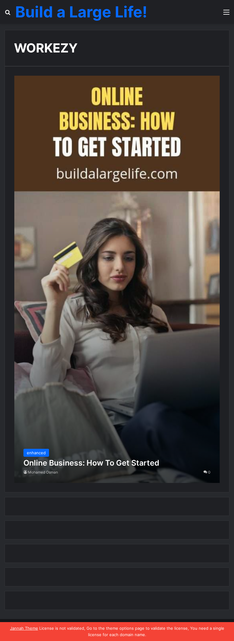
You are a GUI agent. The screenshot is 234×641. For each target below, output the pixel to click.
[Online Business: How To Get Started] (117, 279)
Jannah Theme (24, 628)
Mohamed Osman (43, 472)
